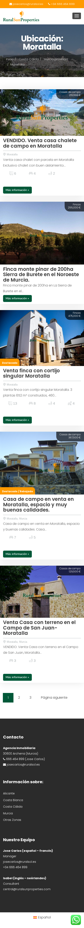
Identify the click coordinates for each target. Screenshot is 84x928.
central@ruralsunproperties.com (27, 889)
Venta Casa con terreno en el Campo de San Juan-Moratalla (39, 627)
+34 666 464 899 (62, 4)
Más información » (17, 190)
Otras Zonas (12, 820)
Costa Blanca (13, 800)
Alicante (9, 793)
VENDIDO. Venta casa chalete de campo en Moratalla (40, 143)
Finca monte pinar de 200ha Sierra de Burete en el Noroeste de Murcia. (41, 274)
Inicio (10, 59)
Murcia (8, 813)
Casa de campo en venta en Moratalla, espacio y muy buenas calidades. (38, 504)
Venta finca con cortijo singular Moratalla (31, 373)
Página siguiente (54, 697)
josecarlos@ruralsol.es (27, 4)
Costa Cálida (29, 59)
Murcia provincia (56, 59)
